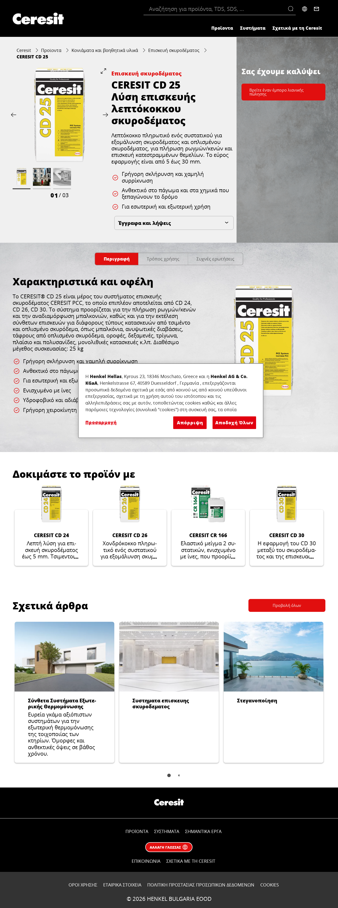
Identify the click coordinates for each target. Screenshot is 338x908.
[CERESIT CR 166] (208, 526)
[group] (59, 133)
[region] (171, 400)
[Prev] (15, 115)
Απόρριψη (190, 422)
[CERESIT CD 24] (51, 526)
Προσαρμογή (101, 422)
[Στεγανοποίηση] (273, 692)
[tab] (116, 259)
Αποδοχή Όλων (234, 422)
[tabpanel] (169, 355)
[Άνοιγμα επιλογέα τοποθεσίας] (305, 9)
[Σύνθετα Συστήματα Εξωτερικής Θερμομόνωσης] (64, 692)
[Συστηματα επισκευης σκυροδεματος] (169, 692)
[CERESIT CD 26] (130, 526)
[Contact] (316, 9)
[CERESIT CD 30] (286, 526)
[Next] (104, 115)
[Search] (292, 9)
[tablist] (169, 779)
